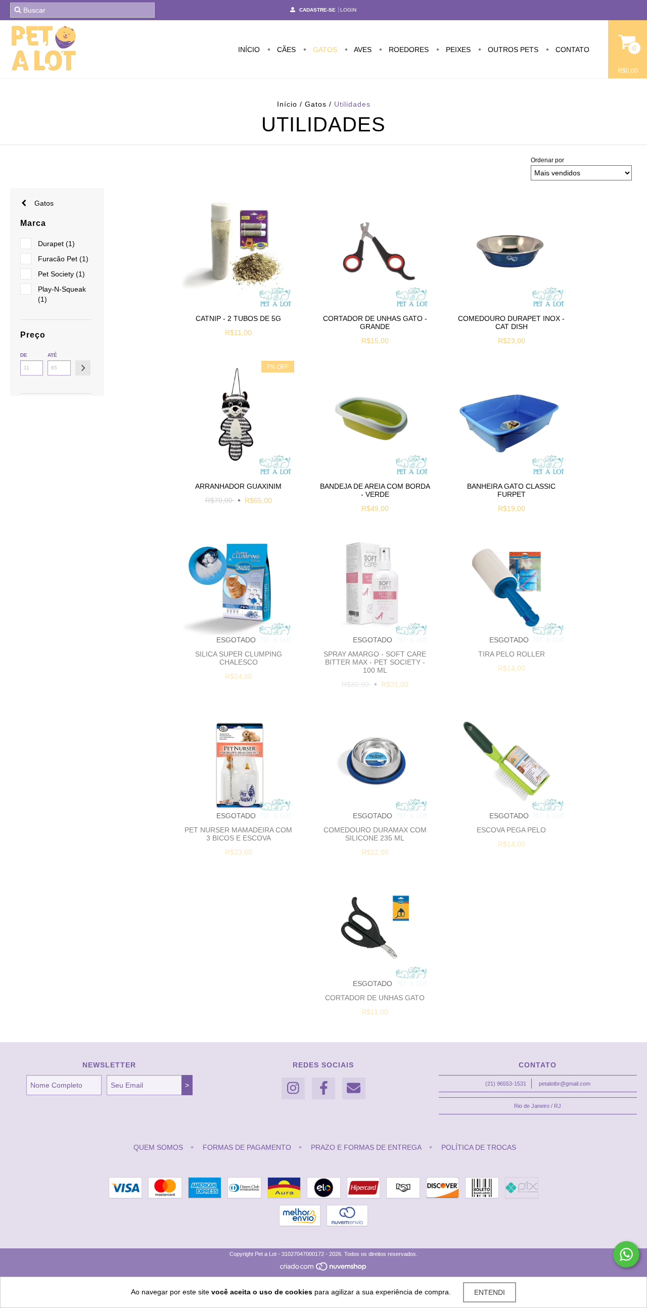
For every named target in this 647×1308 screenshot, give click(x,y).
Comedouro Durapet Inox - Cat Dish (511, 322)
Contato (571, 49)
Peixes (457, 49)
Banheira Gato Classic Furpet (511, 490)
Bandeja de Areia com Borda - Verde (375, 490)
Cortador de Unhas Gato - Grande (375, 322)
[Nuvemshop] (324, 1269)
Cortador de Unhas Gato (375, 998)
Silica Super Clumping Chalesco (238, 658)
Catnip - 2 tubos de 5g (238, 318)
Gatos (324, 49)
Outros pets (512, 49)
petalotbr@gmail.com (564, 1084)
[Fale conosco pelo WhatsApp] (626, 1254)
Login (348, 10)
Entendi (489, 1292)
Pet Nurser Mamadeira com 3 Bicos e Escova (238, 834)
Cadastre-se (317, 10)
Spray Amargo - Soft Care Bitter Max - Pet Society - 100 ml (375, 662)
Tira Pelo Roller (511, 654)
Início (249, 49)
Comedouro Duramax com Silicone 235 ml (375, 834)
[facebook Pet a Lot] (323, 1088)
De (23, 355)
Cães (285, 49)
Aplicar (82, 368)
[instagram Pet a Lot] (293, 1088)
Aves (362, 49)
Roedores (408, 49)
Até (52, 355)
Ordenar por (547, 160)
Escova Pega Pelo (511, 830)
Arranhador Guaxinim (238, 486)
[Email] (353, 1088)
